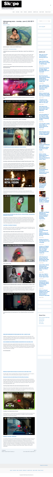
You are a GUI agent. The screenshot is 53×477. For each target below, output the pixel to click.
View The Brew (41, 323)
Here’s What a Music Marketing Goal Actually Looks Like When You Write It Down (44, 267)
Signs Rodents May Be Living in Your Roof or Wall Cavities (44, 62)
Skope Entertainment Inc (8, 8)
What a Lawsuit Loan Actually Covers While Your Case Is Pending (44, 94)
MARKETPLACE (29, 470)
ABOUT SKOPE (35, 470)
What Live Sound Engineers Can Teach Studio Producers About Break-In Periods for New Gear (44, 293)
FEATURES (14, 470)
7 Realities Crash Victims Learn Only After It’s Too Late (43, 101)
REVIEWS (20, 470)
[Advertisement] (45, 340)
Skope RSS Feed (41, 320)
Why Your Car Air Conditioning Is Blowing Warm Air (43, 56)
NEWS (18, 470)
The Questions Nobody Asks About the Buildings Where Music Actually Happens (44, 283)
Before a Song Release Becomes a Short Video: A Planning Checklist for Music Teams (44, 156)
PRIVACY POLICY (40, 470)
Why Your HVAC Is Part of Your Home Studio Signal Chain (44, 275)
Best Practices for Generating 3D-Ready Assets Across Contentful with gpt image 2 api (44, 78)
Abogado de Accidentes (44, 465)
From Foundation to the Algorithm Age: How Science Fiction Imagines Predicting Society (44, 117)
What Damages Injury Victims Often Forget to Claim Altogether (44, 133)
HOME (11, 470)
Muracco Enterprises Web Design (44, 317)
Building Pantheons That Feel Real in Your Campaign (44, 241)
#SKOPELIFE (25, 470)
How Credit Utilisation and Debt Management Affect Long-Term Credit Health (44, 147)
